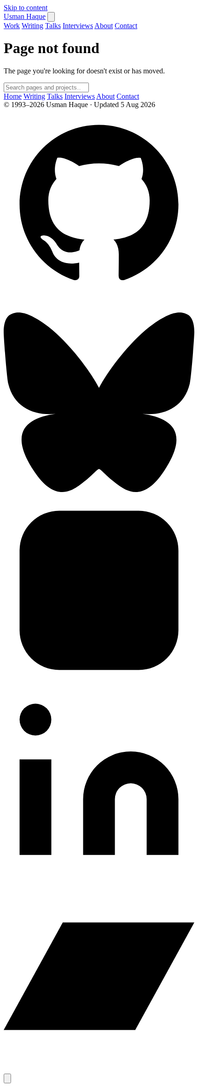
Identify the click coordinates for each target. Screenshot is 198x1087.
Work (12, 26)
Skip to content (25, 8)
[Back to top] (7, 1078)
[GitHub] (99, 297)
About (103, 26)
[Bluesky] (99, 490)
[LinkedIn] (99, 876)
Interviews (78, 26)
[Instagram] (99, 683)
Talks (53, 26)
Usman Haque (25, 16)
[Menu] (51, 17)
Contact (126, 26)
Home (13, 96)
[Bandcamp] (99, 1069)
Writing (32, 26)
